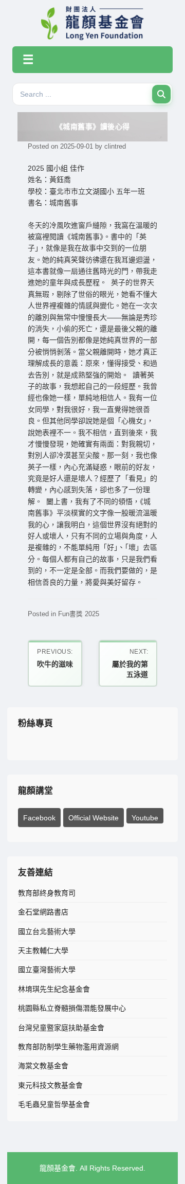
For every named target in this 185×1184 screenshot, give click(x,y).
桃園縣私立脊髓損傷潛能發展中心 (72, 1008)
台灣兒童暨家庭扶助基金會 (61, 1028)
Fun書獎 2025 (78, 614)
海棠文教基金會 (43, 1066)
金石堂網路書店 (43, 912)
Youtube (145, 818)
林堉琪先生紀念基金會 (54, 989)
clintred (115, 146)
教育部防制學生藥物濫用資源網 (68, 1047)
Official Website (93, 818)
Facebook (39, 818)
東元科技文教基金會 (50, 1085)
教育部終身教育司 (47, 893)
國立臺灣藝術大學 (47, 969)
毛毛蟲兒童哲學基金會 (54, 1104)
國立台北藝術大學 (47, 931)
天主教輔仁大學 (43, 950)
